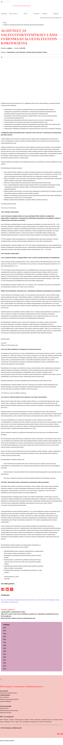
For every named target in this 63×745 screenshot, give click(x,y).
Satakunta (26, 719)
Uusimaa (11, 719)
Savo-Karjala (54, 719)
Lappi (16, 721)
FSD (20, 721)
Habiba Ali (18, 599)
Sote (36, 599)
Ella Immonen (11, 599)
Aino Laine (4, 599)
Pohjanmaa (8, 721)
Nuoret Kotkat (48, 721)
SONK (41, 721)
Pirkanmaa (37, 719)
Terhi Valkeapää (50, 599)
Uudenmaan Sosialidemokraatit (22, 6)
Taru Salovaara (42, 599)
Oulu (12, 721)
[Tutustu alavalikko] (27, 13)
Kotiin (5, 22)
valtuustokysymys (13, 602)
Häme (32, 719)
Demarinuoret (34, 721)
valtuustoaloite (4, 602)
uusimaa (57, 599)
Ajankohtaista (11, 52)
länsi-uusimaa (24, 599)
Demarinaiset (26, 721)
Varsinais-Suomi (19, 719)
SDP (1, 719)
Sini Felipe (31, 599)
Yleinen (45, 52)
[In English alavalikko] (47, 13)
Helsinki (6, 719)
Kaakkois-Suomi (46, 719)
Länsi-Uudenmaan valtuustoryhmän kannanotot (28, 52)
